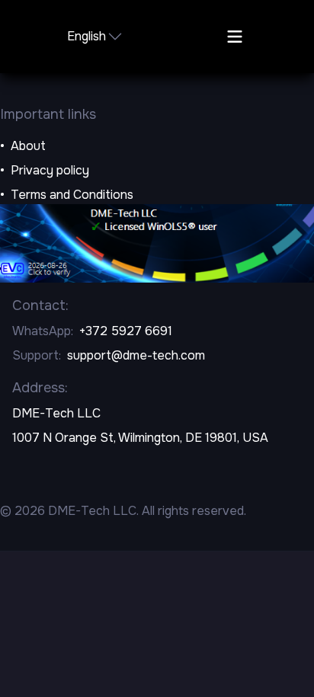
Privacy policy (50, 170)
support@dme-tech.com (136, 355)
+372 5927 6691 (125, 331)
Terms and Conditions (72, 195)
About (28, 146)
